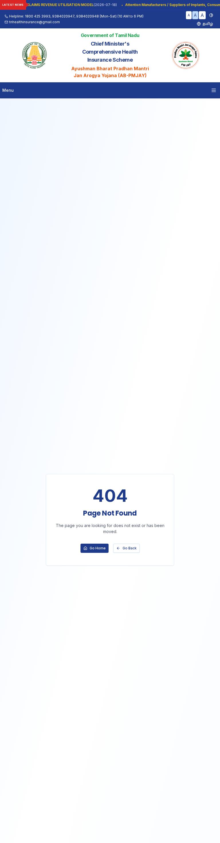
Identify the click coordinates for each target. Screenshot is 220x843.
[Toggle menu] (214, 90)
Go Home (98, 548)
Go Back (130, 548)
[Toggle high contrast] (211, 15)
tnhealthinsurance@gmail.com (34, 22)
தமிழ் (208, 24)
